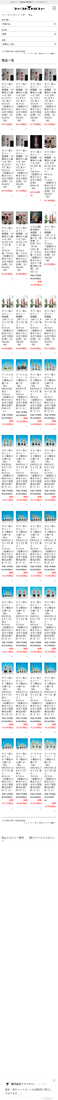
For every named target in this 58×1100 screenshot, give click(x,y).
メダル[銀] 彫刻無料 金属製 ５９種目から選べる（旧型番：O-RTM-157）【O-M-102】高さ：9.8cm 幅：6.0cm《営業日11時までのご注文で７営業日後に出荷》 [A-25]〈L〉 (37, 249)
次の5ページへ (44, 54)
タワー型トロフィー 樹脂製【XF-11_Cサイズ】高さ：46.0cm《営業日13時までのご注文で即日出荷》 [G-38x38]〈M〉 (22, 328)
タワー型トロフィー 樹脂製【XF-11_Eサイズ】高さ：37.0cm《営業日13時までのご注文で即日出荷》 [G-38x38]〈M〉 (50, 244)
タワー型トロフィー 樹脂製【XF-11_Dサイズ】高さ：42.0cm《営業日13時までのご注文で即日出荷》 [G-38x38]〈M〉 (7, 328)
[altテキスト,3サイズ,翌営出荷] (36, 365)
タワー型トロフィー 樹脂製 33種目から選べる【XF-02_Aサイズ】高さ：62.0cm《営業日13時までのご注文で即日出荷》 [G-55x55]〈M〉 (50, 102)
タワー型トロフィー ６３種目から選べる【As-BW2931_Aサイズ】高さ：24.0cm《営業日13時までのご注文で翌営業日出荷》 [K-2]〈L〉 (36, 620)
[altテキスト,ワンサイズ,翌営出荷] (8, 365)
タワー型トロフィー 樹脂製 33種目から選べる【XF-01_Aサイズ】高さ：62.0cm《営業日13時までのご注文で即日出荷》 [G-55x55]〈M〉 (7, 102)
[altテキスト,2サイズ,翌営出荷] (22, 593)
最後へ (53, 54)
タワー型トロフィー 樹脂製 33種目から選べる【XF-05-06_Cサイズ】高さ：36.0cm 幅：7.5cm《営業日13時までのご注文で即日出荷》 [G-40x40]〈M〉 (22, 249)
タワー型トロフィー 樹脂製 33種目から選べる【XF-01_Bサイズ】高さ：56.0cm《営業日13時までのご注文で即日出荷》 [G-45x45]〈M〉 (22, 102)
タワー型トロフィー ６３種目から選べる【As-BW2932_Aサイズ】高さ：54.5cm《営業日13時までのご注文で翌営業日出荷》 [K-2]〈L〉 (8, 620)
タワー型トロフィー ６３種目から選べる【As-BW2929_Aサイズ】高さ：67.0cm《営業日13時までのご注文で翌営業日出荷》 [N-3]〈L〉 (22, 772)
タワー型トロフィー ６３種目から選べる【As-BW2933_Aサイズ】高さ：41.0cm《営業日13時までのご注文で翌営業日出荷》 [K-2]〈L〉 (50, 468)
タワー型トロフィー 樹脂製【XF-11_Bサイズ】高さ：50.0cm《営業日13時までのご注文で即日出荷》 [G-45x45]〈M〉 (36, 328)
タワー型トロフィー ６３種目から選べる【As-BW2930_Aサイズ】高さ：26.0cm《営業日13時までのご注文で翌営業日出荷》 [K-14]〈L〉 (8, 696)
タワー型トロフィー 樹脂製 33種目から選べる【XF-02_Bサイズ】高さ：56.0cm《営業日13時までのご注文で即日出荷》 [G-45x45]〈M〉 (7, 168)
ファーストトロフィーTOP (13, 15)
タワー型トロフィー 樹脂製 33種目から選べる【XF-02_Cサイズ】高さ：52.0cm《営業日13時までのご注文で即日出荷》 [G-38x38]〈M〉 (22, 168)
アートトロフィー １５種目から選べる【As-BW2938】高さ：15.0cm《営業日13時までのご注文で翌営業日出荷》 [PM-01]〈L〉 (8, 392)
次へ (36, 54)
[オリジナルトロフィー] (36, 141)
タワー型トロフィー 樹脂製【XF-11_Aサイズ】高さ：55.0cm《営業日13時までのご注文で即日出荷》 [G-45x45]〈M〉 (50, 328)
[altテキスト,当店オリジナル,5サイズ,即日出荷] (50, 217)
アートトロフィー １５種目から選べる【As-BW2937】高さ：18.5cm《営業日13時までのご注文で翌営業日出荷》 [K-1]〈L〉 (22, 391)
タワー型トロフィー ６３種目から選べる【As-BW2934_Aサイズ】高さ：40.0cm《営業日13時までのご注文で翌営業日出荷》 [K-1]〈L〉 (8, 468)
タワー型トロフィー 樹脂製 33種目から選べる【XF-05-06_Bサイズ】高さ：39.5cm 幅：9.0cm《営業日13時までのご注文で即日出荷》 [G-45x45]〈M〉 (7, 249)
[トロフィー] (8, 75)
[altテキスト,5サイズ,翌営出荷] (8, 517)
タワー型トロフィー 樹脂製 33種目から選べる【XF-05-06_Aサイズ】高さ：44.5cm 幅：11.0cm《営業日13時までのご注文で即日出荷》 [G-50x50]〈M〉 (50, 174)
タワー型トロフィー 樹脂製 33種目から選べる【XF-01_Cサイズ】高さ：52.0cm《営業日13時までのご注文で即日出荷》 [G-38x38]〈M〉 (36, 102)
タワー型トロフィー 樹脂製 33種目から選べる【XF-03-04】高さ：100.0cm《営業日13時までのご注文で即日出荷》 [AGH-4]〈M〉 (36, 170)
